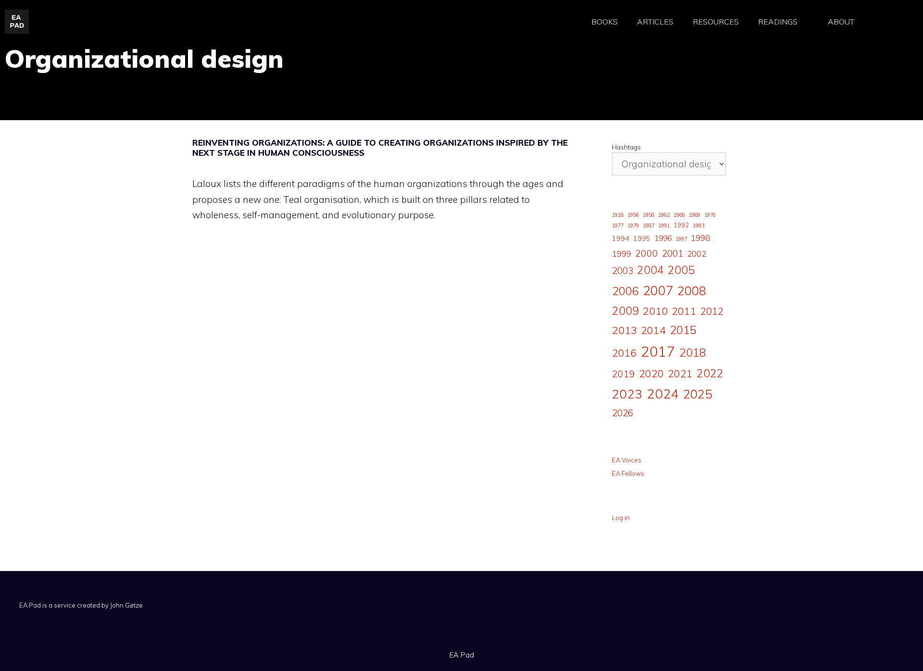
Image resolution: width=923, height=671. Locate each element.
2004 (650, 270)
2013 (624, 330)
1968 (679, 214)
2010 (655, 311)
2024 (663, 393)
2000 (646, 253)
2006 (625, 291)
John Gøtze (126, 605)
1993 (698, 225)
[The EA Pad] (17, 20)
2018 (692, 352)
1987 (648, 225)
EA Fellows (628, 473)
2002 (696, 254)
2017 (658, 351)
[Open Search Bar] (889, 21)
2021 (680, 373)
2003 (622, 270)
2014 (653, 329)
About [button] (841, 21)
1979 (633, 225)
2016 (624, 353)
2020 (651, 373)
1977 (618, 225)
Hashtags (626, 147)
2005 (681, 270)
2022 (710, 373)
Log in (621, 518)
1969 (694, 214)
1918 (618, 214)
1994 (620, 238)
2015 (683, 330)
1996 (663, 238)
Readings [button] (778, 21)
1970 (710, 214)
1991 (664, 225)
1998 (700, 238)
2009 (625, 311)
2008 (691, 290)
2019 (623, 374)
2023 (627, 393)
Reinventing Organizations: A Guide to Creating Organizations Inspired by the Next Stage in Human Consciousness (380, 147)
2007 (658, 290)
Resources (716, 21)
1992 (681, 225)
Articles (655, 21)
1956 (633, 214)
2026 (622, 413)
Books (604, 21)
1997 (681, 239)
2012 (711, 311)
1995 (641, 238)
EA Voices (626, 460)
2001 (672, 253)
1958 (648, 214)
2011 (684, 310)
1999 (621, 254)
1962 (664, 214)
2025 (697, 393)
